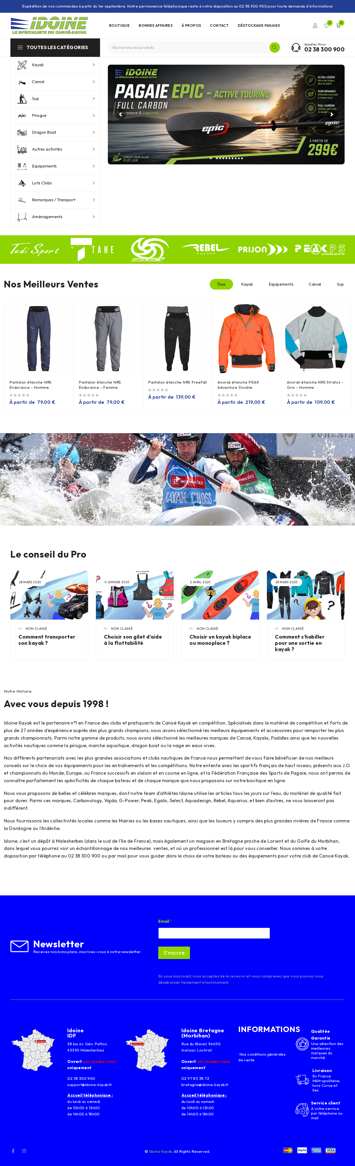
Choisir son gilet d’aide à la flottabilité (47, 639)
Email (165, 921)
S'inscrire (174, 952)
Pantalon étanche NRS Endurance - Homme (30, 385)
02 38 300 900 (324, 49)
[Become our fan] (13, 1150)
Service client (325, 1102)
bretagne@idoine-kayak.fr (205, 1084)
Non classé (36, 628)
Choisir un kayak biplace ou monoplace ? (135, 639)
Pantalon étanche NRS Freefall (177, 382)
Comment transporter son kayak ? (303, 639)
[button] (177, 479)
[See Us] (24, 1150)
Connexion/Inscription (315, 25)
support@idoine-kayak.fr (89, 1084)
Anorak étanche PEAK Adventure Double (238, 385)
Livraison (322, 1070)
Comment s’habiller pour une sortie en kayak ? (214, 642)
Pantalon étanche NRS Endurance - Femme (100, 385)
